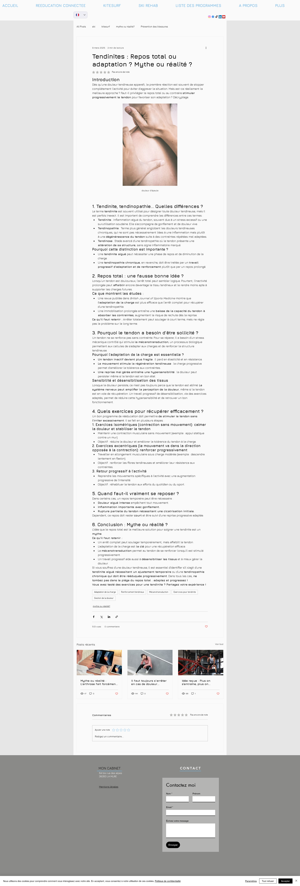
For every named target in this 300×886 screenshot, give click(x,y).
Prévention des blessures (154, 26)
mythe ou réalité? (125, 26)
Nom (169, 793)
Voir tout (219, 644)
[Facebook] (213, 16)
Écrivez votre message (177, 821)
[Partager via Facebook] (93, 616)
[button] (286, 5)
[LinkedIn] (220, 16)
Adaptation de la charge (105, 592)
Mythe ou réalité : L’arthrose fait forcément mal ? (98, 682)
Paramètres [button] (251, 881)
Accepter (285, 881)
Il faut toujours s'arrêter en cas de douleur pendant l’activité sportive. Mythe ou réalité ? (150, 682)
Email (169, 807)
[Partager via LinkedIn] (109, 616)
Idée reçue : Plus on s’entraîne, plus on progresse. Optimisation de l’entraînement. (199, 682)
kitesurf (106, 26)
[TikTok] (216, 16)
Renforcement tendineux (132, 592)
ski (93, 26)
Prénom (196, 793)
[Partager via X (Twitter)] (101, 616)
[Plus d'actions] (206, 48)
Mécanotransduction (158, 592)
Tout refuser (268, 881)
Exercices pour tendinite (185, 592)
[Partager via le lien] (116, 616)
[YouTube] (223, 16)
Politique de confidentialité (168, 881)
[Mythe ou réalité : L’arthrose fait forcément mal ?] (99, 662)
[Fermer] (296, 880)
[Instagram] (209, 16)
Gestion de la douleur (104, 598)
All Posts (81, 26)
